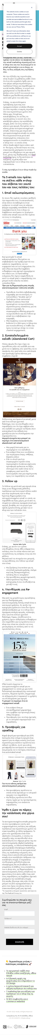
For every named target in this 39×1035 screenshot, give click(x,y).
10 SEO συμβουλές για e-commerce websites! (17, 1000)
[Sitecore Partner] (31, 1027)
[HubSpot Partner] (19, 1027)
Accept (19, 46)
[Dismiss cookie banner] (31, 8)
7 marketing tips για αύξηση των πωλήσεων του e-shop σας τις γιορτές (20, 993)
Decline (19, 51)
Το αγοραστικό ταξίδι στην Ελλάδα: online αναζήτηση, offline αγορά (21, 973)
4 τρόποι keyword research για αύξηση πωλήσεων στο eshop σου (21, 987)
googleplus (27, 1031)
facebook (11, 1031)
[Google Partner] (8, 1027)
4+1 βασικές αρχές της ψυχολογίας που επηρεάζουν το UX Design (20, 980)
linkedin (22, 1031)
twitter (16, 1031)
